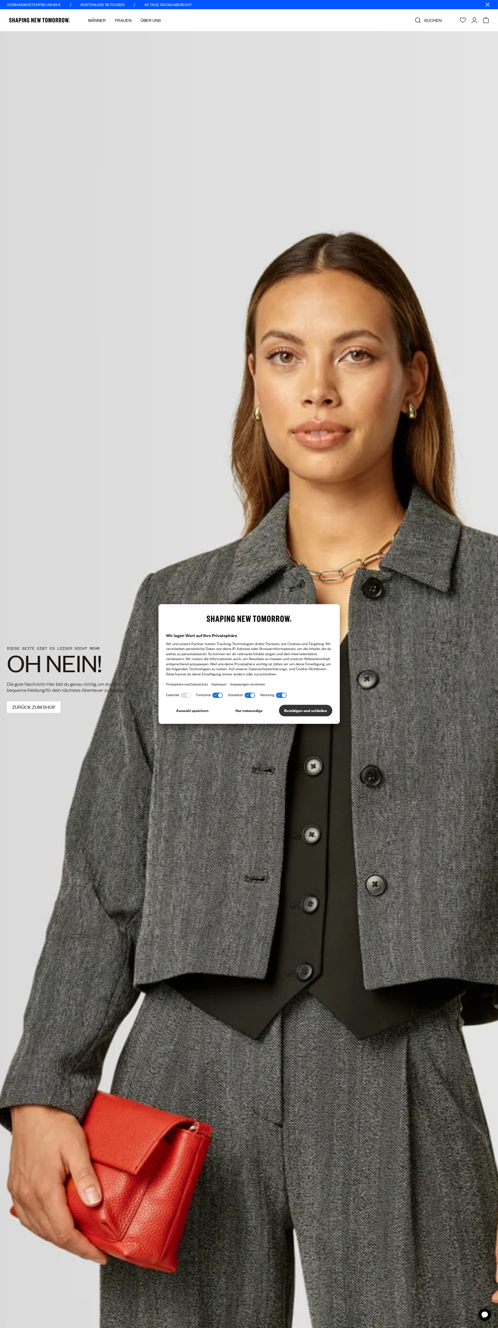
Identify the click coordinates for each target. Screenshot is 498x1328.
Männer (97, 20)
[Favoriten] (463, 20)
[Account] (474, 20)
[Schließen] (487, 4)
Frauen (123, 20)
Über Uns (151, 20)
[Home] (39, 20)
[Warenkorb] (486, 20)
